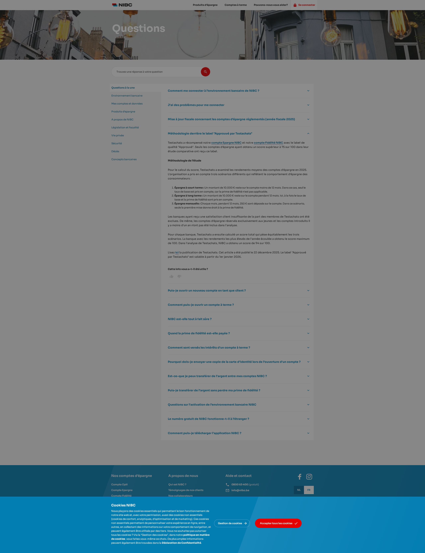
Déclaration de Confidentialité (181, 542)
